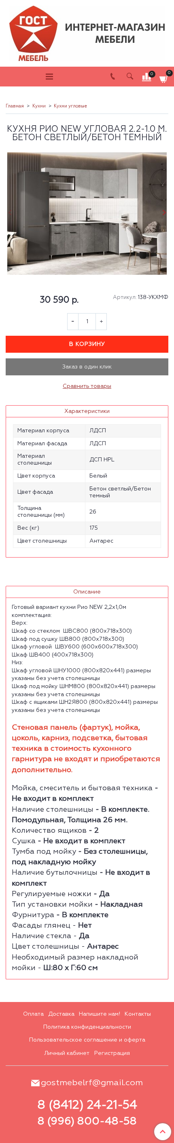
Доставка (61, 1014)
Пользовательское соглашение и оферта (87, 1040)
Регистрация (112, 1053)
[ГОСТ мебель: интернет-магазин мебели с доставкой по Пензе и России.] (87, 31)
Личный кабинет (66, 1053)
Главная (15, 106)
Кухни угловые (70, 106)
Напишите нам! (99, 1014)
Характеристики (87, 411)
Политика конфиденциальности (87, 1027)
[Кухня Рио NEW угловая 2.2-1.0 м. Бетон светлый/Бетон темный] (87, 213)
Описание (87, 592)
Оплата (33, 1014)
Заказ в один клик (87, 367)
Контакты (138, 1014)
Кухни (39, 106)
